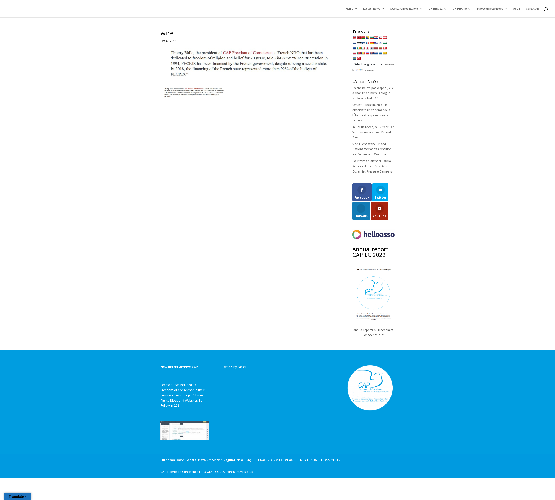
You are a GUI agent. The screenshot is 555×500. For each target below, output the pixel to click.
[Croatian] (376, 37)
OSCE (516, 8)
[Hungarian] (385, 43)
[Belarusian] (363, 37)
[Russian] (367, 53)
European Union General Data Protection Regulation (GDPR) (205, 460)
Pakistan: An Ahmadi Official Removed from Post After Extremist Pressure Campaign (373, 166)
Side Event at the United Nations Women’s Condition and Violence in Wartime (372, 149)
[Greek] (376, 43)
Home (349, 8)
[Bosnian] (367, 37)
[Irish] (359, 48)
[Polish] (354, 53)
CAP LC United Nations (404, 8)
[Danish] (385, 37)
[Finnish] (363, 43)
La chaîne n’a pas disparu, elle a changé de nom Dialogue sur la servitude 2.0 (373, 93)
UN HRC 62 (436, 8)
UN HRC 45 (460, 8)
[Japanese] (367, 48)
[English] (354, 37)
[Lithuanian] (380, 48)
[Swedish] (354, 58)
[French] (367, 43)
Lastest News (371, 8)
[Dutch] (354, 43)
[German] (372, 43)
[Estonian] (359, 43)
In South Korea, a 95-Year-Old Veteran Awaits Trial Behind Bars (373, 132)
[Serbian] (372, 53)
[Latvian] (376, 48)
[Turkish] (359, 58)
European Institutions (490, 8)
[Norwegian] (385, 48)
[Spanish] (385, 53)
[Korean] (372, 48)
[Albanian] (359, 37)
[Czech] (380, 37)
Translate (369, 70)
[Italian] (363, 48)
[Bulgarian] (372, 37)
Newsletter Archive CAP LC (181, 367)
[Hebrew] (380, 43)
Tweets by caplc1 (234, 367)
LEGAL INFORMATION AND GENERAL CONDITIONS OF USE (299, 460)
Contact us (532, 8)
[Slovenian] (380, 53)
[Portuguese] (359, 53)
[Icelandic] (354, 48)
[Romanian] (363, 53)
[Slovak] (376, 53)
